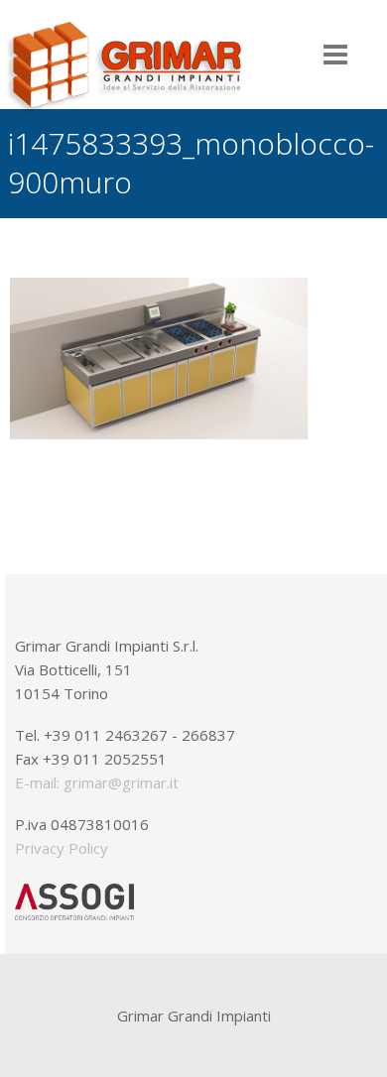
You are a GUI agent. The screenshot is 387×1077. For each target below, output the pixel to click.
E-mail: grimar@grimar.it (97, 782)
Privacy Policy (61, 848)
